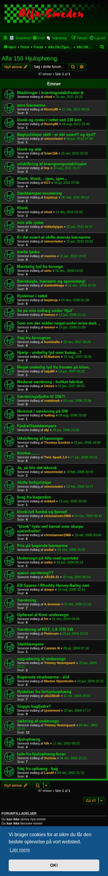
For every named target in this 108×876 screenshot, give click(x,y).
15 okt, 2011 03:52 (74, 153)
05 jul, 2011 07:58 (66, 182)
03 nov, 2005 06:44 (88, 516)
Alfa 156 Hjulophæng (29, 58)
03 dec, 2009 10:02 (69, 270)
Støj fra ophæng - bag (37, 768)
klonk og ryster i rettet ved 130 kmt (49, 120)
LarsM (49, 773)
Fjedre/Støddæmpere (36, 426)
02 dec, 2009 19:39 (82, 285)
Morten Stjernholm (59, 681)
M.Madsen (52, 356)
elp (46, 430)
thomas (50, 758)
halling (49, 415)
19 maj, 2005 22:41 (71, 589)
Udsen (49, 386)
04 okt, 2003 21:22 (70, 773)
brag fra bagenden (34, 497)
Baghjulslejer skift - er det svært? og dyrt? (56, 134)
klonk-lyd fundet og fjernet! (42, 512)
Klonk (22, 208)
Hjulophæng (28, 739)
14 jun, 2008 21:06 (72, 327)
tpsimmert (52, 710)
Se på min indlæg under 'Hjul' (45, 310)
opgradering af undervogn (41, 659)
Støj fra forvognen (34, 338)
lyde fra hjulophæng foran (41, 754)
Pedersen (51, 633)
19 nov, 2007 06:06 (77, 342)
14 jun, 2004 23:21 (90, 681)
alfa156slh (52, 696)
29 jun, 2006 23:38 (65, 430)
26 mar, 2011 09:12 (75, 197)
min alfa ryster (30, 222)
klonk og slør (29, 149)
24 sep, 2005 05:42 (71, 549)
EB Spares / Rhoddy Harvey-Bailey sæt (53, 585)
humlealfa (52, 342)
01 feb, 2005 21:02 (77, 604)
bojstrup (51, 197)
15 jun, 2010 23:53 (79, 241)
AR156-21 (51, 577)
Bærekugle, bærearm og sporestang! (51, 281)
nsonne (50, 256)
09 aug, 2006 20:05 (72, 415)
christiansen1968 (57, 516)
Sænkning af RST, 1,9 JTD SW (45, 629)
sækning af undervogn (38, 721)
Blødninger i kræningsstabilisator (48, 92)
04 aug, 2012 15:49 (76, 124)
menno (49, 314)
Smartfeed (22, 38)
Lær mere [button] (20, 849)
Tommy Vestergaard (59, 663)
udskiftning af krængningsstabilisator (52, 164)
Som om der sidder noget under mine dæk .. (58, 323)
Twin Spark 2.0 (55, 457)
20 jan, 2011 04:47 (80, 226)
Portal (24, 47)
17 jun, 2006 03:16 (83, 457)
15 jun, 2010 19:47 (73, 256)
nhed (48, 96)
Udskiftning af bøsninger (40, 438)
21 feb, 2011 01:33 (69, 212)
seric (48, 270)
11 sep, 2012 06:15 (75, 109)
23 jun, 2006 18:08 (87, 442)
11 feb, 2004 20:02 (77, 696)
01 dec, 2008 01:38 (75, 300)
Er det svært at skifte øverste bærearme (53, 237)
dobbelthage (54, 285)
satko (48, 562)
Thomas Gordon (57, 442)
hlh (46, 743)
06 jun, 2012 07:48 (79, 138)
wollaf (49, 549)
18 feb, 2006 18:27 (79, 486)
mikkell (49, 501)
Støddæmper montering (39, 193)
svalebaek (52, 400)
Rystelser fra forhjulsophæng (44, 691)
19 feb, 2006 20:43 (79, 472)
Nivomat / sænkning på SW (42, 411)
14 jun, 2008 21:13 (72, 314)
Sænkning (26, 600)
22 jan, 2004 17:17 (77, 710)
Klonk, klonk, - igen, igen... (42, 178)
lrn (46, 619)
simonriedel (53, 138)
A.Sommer (52, 604)
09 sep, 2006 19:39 (77, 400)
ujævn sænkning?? (35, 573)
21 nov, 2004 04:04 (66, 619)
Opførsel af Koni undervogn (43, 615)
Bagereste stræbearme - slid (43, 677)
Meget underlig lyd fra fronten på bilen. (53, 367)
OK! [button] (54, 865)
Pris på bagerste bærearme (42, 545)
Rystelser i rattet (32, 296)
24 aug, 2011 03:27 (67, 168)
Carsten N (52, 648)
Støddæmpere (30, 644)
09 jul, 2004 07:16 (76, 648)
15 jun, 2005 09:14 (69, 562)
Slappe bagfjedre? (34, 706)
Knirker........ (28, 453)
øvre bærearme (31, 105)
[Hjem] (54, 17)
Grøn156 (51, 153)
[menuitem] (38, 38)
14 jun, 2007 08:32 (71, 371)
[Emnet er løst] (82, 93)
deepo (49, 589)
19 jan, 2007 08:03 (71, 386)
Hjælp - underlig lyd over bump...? (49, 352)
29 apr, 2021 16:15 (69, 96)
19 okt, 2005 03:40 (87, 535)
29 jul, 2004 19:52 (75, 633)
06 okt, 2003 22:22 (73, 758)
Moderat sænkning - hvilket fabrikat (50, 382)
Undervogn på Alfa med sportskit (47, 558)
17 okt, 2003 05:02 (66, 743)
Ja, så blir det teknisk (37, 468)
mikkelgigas (53, 226)
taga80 (49, 371)
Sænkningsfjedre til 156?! (41, 396)
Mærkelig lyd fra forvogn (40, 266)
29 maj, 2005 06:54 (76, 577)
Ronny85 (51, 109)
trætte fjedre (28, 252)
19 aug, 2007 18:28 (78, 356)
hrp (47, 168)
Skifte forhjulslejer (34, 482)
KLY (47, 182)
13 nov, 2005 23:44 (72, 501)
